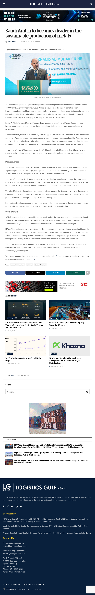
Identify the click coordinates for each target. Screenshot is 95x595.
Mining (29, 265)
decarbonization (17, 265)
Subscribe (60, 256)
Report (37, 41)
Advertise (16, 584)
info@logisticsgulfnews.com (14, 553)
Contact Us (40, 584)
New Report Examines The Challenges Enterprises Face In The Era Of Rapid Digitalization (65, 360)
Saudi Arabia (40, 265)
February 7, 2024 (56, 328)
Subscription (28, 584)
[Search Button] (87, 391)
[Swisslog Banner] (47, 285)
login (13, 375)
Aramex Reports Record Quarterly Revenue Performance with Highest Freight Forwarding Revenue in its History (47, 533)
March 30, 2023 (26, 41)
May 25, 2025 (11, 331)
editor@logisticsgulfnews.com (15, 546)
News (9, 354)
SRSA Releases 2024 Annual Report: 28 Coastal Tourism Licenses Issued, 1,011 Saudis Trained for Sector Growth (24, 325)
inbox (33, 259)
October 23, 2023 (56, 366)
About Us (6, 584)
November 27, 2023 (13, 364)
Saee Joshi (12, 41)
